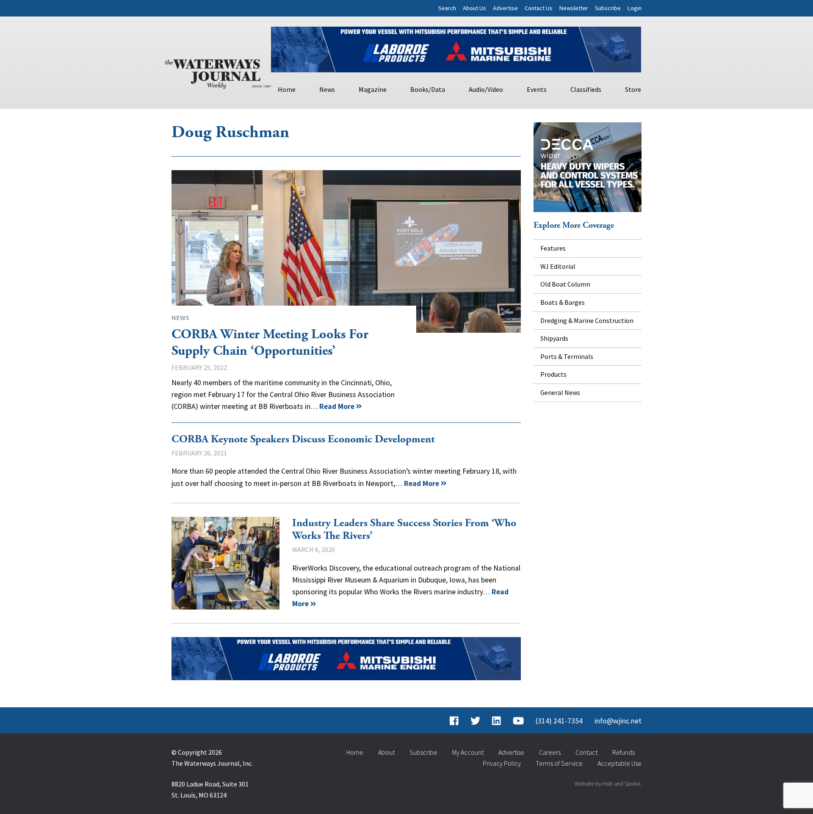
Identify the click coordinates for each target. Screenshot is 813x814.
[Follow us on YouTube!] (518, 721)
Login (635, 8)
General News (560, 392)
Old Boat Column (565, 284)
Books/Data (427, 89)
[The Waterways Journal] (218, 72)
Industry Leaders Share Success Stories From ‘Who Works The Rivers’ (225, 563)
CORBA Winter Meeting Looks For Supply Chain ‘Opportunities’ (346, 251)
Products (553, 374)
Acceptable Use (619, 763)
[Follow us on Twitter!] (475, 721)
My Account (468, 752)
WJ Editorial (557, 266)
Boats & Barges (562, 302)
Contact (586, 752)
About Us (474, 8)
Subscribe (608, 8)
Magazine (373, 89)
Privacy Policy (502, 763)
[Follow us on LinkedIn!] (496, 721)
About (386, 752)
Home (287, 89)
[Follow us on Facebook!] (454, 721)
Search (447, 8)
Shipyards (554, 338)
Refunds (623, 752)
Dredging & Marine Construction (586, 320)
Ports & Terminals (566, 356)
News (327, 89)
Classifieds (585, 89)
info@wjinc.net (618, 721)
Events (537, 89)
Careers (550, 752)
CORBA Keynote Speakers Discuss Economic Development (302, 439)
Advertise (505, 8)
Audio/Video (486, 89)
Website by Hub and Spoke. (608, 783)
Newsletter (573, 8)
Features (553, 248)
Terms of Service (559, 763)
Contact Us (539, 8)
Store (633, 89)
